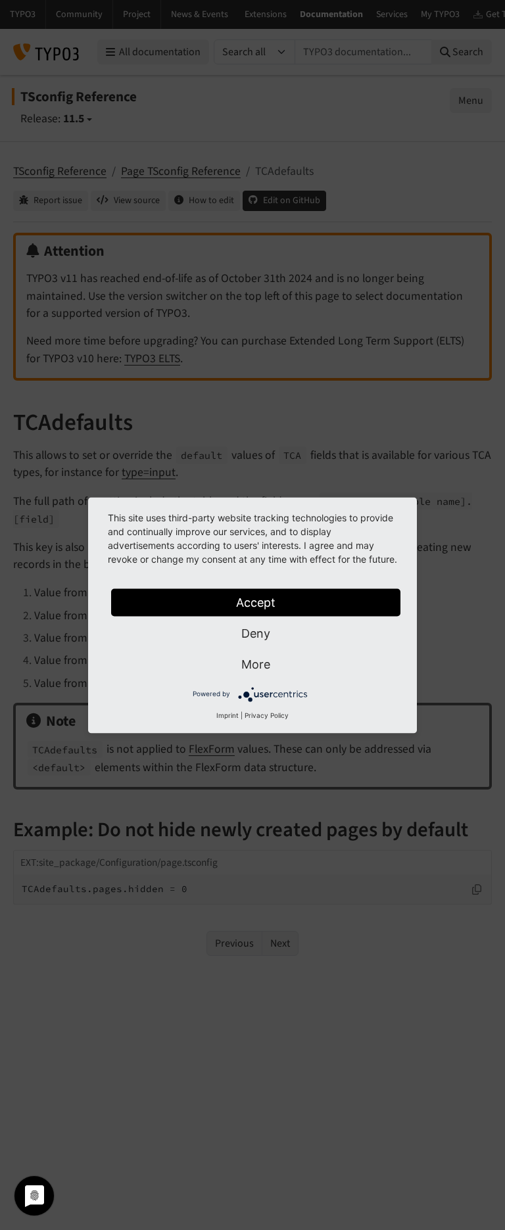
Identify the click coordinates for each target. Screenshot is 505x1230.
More (255, 664)
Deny (255, 633)
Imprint (227, 715)
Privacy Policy (267, 715)
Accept (256, 602)
